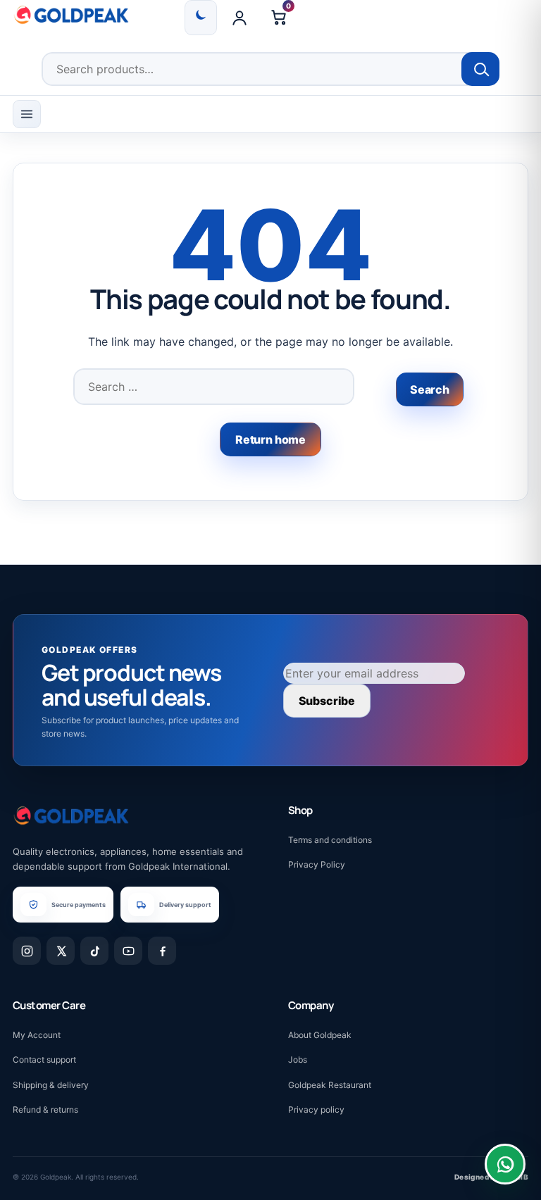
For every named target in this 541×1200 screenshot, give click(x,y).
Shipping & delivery (51, 1085)
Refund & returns (45, 1109)
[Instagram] (27, 951)
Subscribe (327, 701)
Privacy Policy (316, 864)
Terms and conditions (330, 840)
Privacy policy (316, 1109)
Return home (270, 439)
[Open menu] (27, 114)
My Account (37, 1035)
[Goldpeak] (71, 14)
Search (480, 69)
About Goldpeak (320, 1035)
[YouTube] (128, 951)
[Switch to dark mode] (201, 17)
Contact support (44, 1059)
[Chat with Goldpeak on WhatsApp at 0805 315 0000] (505, 1164)
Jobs (297, 1059)
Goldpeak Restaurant (329, 1085)
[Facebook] (162, 951)
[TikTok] (94, 951)
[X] (60, 951)
